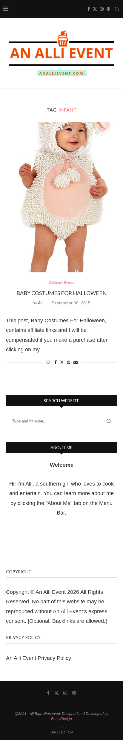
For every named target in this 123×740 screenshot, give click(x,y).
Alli (40, 302)
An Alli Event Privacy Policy (38, 658)
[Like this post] (48, 362)
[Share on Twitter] (62, 362)
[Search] (117, 9)
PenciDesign (61, 719)
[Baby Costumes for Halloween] (61, 197)
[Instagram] (102, 9)
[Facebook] (88, 9)
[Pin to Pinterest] (68, 362)
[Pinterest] (108, 9)
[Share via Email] (75, 362)
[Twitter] (95, 9)
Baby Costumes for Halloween (61, 293)
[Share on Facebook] (55, 362)
